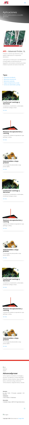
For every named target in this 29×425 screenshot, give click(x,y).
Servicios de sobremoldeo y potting (12, 84)
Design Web (21, 418)
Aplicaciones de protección (10, 79)
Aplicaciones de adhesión (9, 77)
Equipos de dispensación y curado (11, 83)
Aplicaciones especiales (9, 81)
